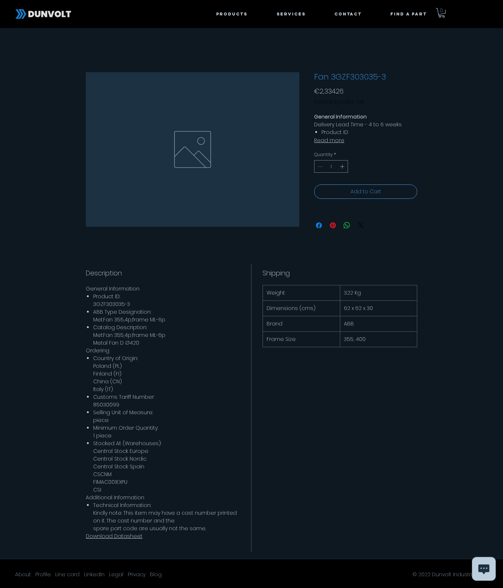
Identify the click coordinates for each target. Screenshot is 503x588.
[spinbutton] (331, 166)
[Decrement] (319, 166)
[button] (399, 14)
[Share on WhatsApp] (346, 225)
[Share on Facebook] (318, 225)
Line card (67, 574)
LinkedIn (94, 574)
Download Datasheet (114, 536)
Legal (116, 574)
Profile (43, 574)
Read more (329, 140)
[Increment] (343, 166)
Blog (156, 574)
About (23, 574)
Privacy (136, 574)
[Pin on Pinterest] (332, 225)
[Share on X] (360, 225)
